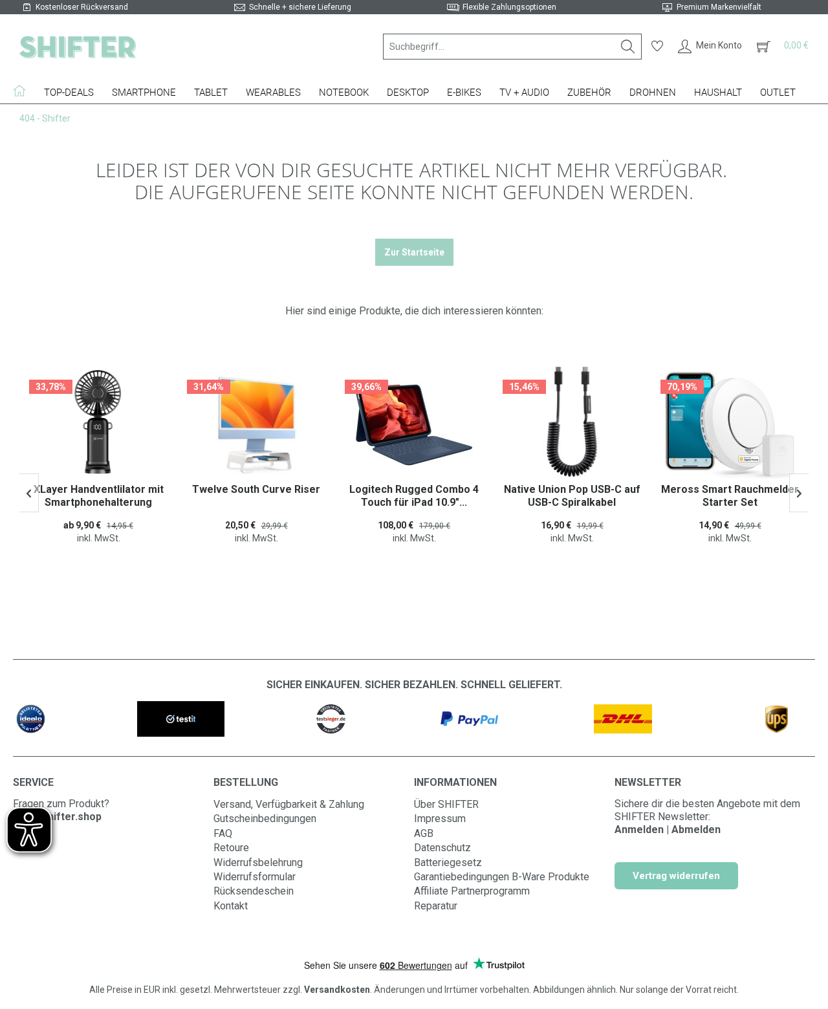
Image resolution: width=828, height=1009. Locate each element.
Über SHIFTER (446, 804)
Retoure (231, 847)
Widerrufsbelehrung (258, 862)
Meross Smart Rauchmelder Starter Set (730, 495)
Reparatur (435, 906)
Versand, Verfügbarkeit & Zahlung (288, 804)
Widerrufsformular (254, 877)
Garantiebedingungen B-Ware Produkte (501, 877)
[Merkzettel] (657, 47)
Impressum (440, 818)
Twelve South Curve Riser (256, 489)
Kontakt (230, 906)
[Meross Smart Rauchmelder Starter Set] (729, 425)
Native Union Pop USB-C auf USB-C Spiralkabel (572, 495)
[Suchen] (628, 47)
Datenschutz (442, 847)
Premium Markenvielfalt (719, 7)
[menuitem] (512, 47)
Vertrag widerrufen (676, 876)
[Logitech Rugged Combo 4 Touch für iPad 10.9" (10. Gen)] (414, 425)
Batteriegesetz (448, 862)
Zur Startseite (414, 252)
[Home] (24, 90)
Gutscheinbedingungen (264, 818)
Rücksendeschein (253, 891)
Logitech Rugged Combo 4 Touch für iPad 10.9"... (414, 495)
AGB (423, 833)
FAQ (222, 833)
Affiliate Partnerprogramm (472, 891)
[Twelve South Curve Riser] (256, 425)
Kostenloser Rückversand (82, 7)
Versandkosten (337, 989)
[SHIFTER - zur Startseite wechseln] (77, 46)
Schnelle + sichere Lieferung (300, 7)
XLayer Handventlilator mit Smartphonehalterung (99, 495)
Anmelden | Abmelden (668, 829)
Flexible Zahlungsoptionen (509, 7)
